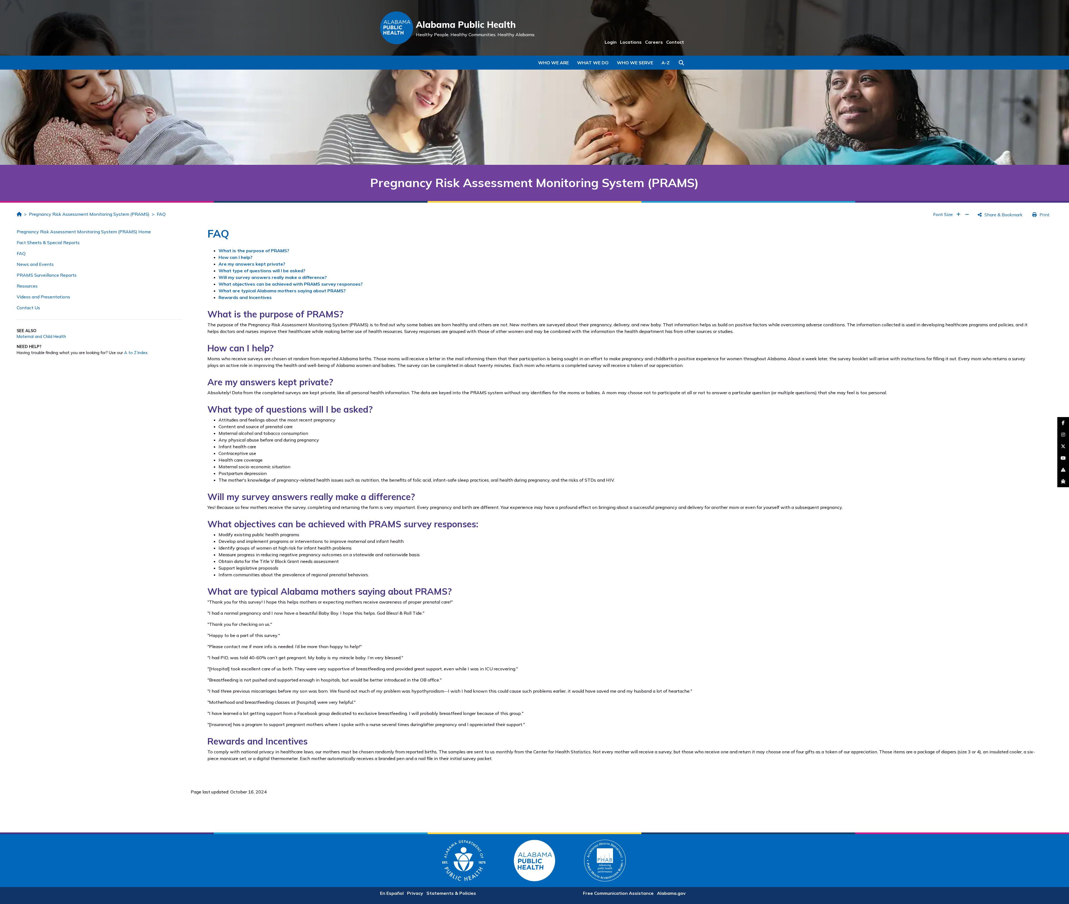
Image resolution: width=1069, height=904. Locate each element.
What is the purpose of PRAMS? (254, 250)
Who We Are (553, 62)
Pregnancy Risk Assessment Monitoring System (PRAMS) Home (84, 231)
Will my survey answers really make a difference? (273, 277)
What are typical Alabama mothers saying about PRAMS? (282, 290)
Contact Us (28, 307)
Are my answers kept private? (252, 264)
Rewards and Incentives (245, 297)
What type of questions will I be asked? (262, 270)
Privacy (415, 893)
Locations (631, 42)
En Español (392, 893)
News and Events (35, 264)
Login (611, 42)
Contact (675, 42)
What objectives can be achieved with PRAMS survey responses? (291, 284)
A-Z (665, 62)
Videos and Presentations (43, 297)
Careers (654, 42)
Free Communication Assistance (618, 893)
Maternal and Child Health (41, 336)
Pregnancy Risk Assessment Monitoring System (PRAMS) (89, 214)
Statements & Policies (451, 893)
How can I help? (235, 257)
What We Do (593, 62)
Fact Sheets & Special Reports (48, 242)
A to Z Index (136, 352)
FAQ (161, 214)
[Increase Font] (958, 214)
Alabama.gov (671, 893)
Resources (27, 286)
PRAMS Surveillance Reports (47, 275)
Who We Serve (635, 62)
